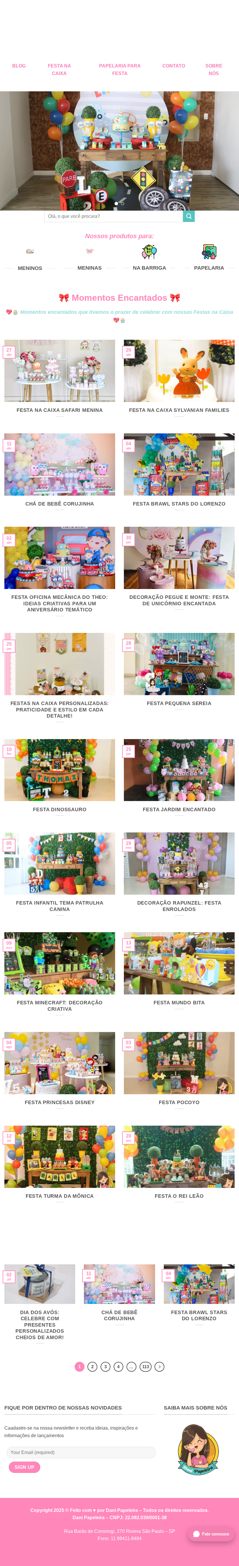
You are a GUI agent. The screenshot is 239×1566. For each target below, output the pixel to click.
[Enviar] (189, 216)
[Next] (227, 151)
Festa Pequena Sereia (179, 703)
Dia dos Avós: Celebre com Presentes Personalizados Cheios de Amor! (39, 1325)
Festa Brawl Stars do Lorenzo (179, 504)
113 (145, 1366)
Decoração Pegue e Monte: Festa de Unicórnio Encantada (179, 600)
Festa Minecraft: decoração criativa (60, 1006)
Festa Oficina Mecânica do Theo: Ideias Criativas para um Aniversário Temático (59, 604)
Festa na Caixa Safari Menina (60, 410)
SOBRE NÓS (213, 69)
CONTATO (173, 65)
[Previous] (12, 151)
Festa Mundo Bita (179, 1003)
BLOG (19, 65)
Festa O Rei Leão (179, 1196)
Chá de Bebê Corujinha (59, 504)
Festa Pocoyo (179, 1102)
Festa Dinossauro (59, 809)
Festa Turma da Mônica (60, 1196)
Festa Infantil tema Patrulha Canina (59, 906)
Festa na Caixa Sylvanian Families (179, 410)
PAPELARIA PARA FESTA (120, 69)
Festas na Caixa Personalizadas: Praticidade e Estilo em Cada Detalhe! (59, 710)
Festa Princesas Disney (59, 1102)
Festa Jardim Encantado (179, 809)
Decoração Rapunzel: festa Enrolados (179, 906)
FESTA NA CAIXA (59, 69)
